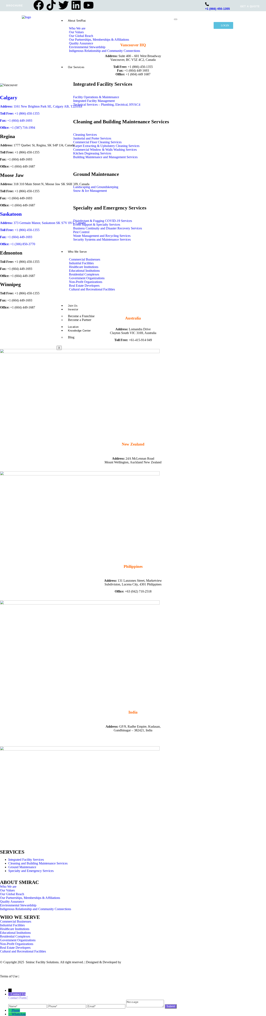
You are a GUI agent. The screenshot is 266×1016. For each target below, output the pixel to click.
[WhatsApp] (10, 1014)
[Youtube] (88, 5)
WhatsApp (19, 1014)
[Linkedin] (76, 5)
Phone (16, 1010)
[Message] (145, 1006)
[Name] (28, 1006)
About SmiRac (77, 20)
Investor (73, 309)
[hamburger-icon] (175, 19)
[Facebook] (38, 5)
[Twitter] (63, 5)
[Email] (106, 1006)
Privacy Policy (29, 976)
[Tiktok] (51, 5)
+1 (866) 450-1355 (217, 8)
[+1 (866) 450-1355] (207, 4)
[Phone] (67, 1006)
